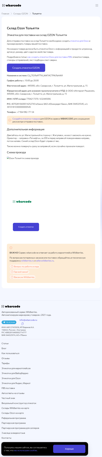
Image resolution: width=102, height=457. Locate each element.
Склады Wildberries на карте (15, 408)
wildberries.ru (27, 260)
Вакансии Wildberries (24, 277)
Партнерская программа (14, 423)
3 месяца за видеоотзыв (13, 433)
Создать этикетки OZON (26, 67)
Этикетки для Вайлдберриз (15, 373)
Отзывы (6, 358)
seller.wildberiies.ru (45, 260)
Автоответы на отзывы (13, 393)
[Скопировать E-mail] (22, 323)
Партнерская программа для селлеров (20, 428)
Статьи (5, 343)
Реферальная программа (14, 418)
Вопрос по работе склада (26, 266)
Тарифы (6, 363)
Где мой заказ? (21, 271)
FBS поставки (8, 388)
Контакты (6, 438)
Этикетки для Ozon (11, 378)
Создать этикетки (26, 227)
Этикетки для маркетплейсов (16, 368)
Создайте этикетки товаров (26, 118)
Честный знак (8, 398)
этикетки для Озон (79, 41)
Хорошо (69, 449)
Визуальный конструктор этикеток (19, 403)
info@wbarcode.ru (28, 320)
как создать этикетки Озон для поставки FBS (49, 57)
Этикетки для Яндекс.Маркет (16, 383)
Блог (4, 348)
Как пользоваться (10, 353)
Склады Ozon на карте (13, 413)
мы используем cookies (25, 450)
